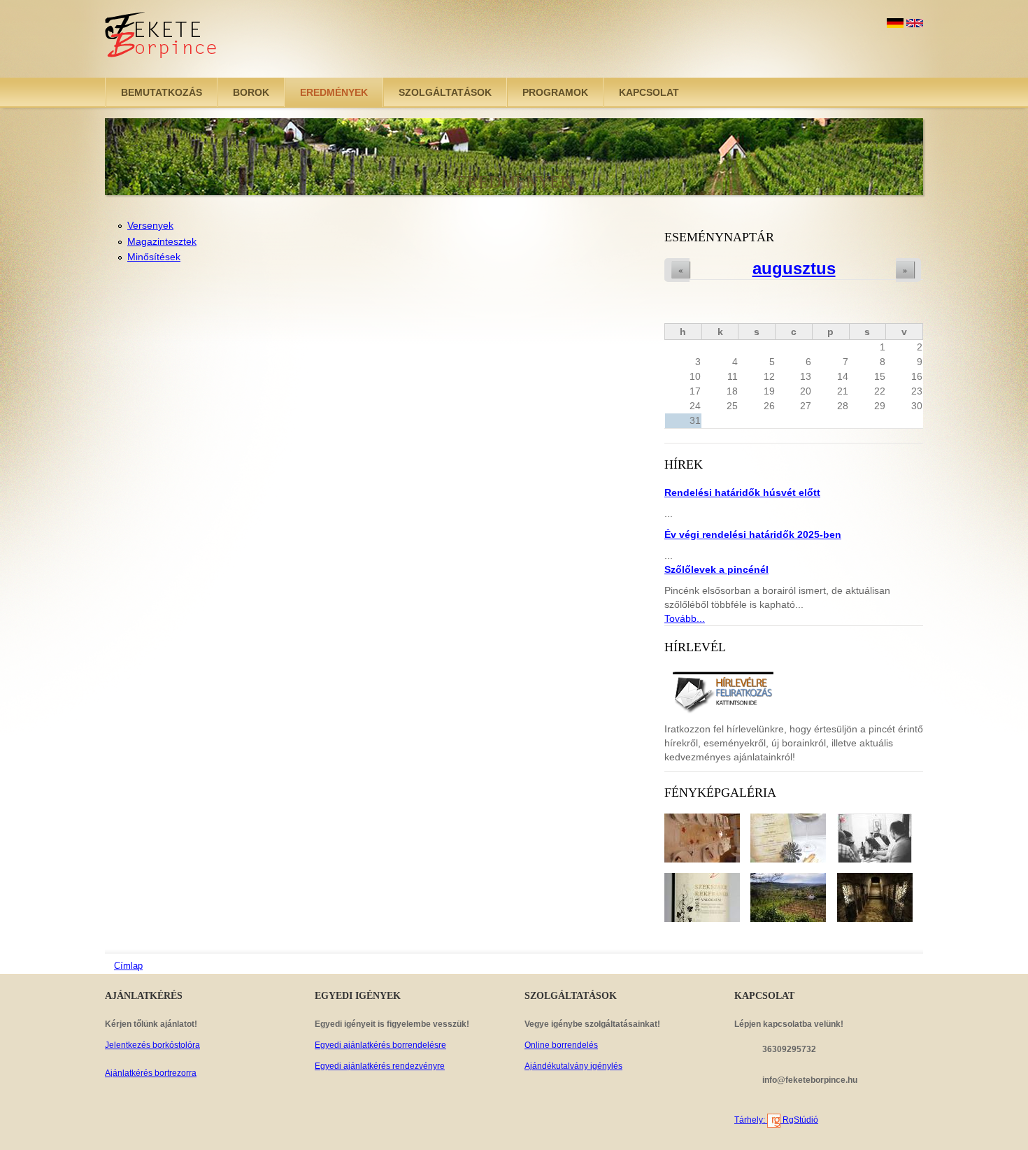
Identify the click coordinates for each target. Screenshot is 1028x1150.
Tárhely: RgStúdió (776, 1120)
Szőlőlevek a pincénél (716, 569)
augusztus (794, 268)
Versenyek (150, 225)
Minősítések (153, 256)
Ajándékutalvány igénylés (573, 1066)
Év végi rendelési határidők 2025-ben (752, 534)
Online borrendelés (561, 1045)
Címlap (128, 965)
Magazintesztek (162, 241)
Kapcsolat (649, 92)
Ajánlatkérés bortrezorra (151, 1073)
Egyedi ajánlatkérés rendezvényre (380, 1066)
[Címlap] (161, 39)
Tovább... (684, 618)
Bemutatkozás (161, 92)
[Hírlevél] (722, 690)
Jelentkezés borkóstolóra (152, 1045)
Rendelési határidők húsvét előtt (742, 492)
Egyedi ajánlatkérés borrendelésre (380, 1045)
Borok (251, 92)
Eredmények (334, 92)
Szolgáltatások (445, 92)
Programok (555, 92)
